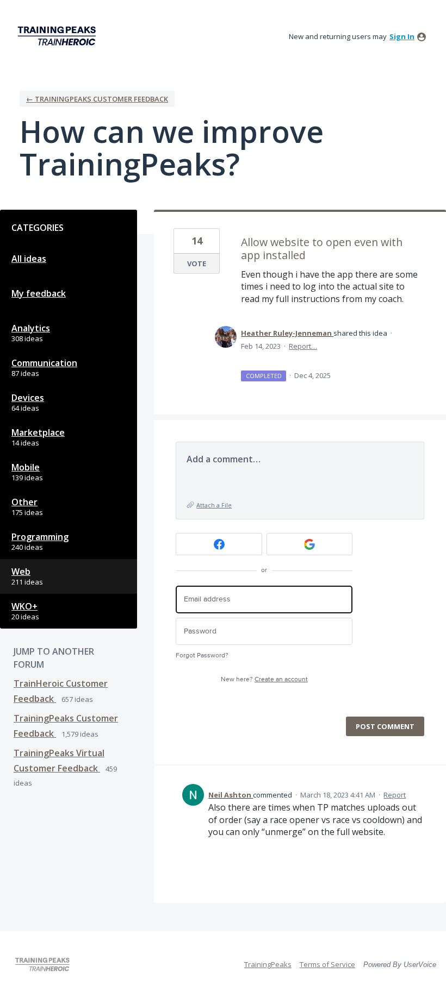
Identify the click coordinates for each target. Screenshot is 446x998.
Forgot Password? (202, 655)
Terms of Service (327, 964)
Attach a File (214, 505)
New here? (264, 679)
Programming (40, 537)
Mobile (25, 467)
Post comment (385, 726)
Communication (44, 363)
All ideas (28, 259)
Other (24, 502)
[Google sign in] (310, 544)
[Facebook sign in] (219, 544)
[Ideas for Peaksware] (59, 36)
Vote (196, 263)
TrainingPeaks (268, 964)
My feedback (38, 293)
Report (394, 795)
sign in (401, 36)
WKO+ (24, 606)
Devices (27, 398)
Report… (303, 346)
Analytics (30, 328)
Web (20, 572)
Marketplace (38, 432)
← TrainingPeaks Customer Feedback (97, 99)
